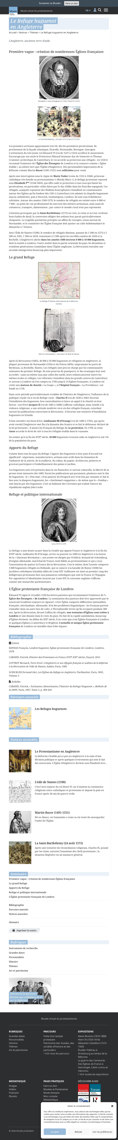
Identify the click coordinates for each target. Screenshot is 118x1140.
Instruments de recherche (23, 948)
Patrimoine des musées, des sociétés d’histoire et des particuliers (58, 1046)
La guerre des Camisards (91, 1060)
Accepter (55, 1131)
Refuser (78, 1131)
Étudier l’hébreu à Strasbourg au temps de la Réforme (92, 1053)
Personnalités (16, 957)
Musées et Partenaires (55, 1089)
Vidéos (12, 1089)
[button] (112, 1105)
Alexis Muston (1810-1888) (92, 1036)
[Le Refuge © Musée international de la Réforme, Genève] (59, 280)
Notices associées (18, 914)
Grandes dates (17, 952)
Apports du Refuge (19, 887)
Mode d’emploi (51, 1092)
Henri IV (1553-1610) (89, 1039)
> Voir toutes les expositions (93, 1074)
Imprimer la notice (26, 930)
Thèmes (34, 32)
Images (13, 1085)
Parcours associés (18, 909)
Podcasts (14, 1092)
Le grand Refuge (18, 883)
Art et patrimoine (18, 970)
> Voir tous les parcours (56, 1053)
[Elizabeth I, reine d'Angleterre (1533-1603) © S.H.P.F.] (59, 77)
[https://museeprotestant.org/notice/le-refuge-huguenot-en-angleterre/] (30, 990)
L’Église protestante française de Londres (31, 896)
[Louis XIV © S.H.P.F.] (59, 520)
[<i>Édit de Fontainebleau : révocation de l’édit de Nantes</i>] (59, 330)
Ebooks (13, 1096)
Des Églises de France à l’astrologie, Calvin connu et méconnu (93, 1067)
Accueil (13, 32)
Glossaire (14, 922)
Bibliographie (16, 905)
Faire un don (71, 3)
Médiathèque (50, 1099)
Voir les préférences (102, 1131)
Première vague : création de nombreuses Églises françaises (42, 878)
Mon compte (50, 1096)
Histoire (13, 961)
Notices (23, 32)
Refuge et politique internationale (27, 892)
